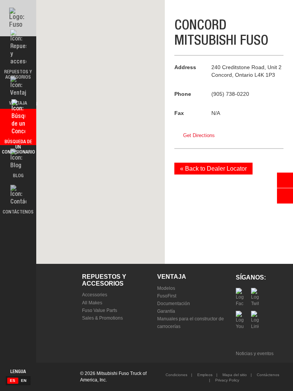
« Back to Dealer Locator (213, 168)
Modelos (166, 288)
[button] (100, 127)
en (23, 380)
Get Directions (199, 135)
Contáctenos (267, 375)
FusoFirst (166, 296)
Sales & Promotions (102, 318)
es (12, 380)
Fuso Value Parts (99, 310)
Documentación (173, 303)
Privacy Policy (226, 380)
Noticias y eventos (255, 353)
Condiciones (176, 375)
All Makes (92, 302)
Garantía (166, 311)
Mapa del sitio (234, 375)
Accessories (94, 294)
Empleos (204, 375)
